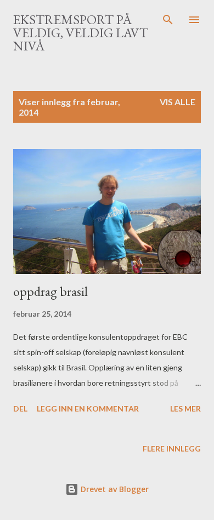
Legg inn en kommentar (88, 408)
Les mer (185, 408)
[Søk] (167, 19)
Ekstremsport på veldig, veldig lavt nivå (80, 32)
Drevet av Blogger (113, 489)
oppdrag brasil (50, 291)
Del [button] (20, 408)
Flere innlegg (172, 448)
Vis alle (177, 101)
